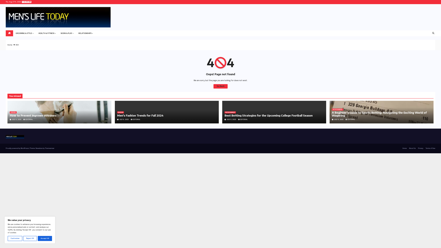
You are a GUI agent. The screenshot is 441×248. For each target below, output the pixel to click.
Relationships (85, 33)
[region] (30, 230)
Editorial (29, 119)
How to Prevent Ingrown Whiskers (33, 115)
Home (9, 45)
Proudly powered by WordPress (17, 148)
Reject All (30, 238)
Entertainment (230, 112)
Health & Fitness (46, 33)
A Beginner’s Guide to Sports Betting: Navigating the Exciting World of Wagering (379, 114)
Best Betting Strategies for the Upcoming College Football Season (269, 115)
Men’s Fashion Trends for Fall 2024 (140, 115)
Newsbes (39, 148)
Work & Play (66, 33)
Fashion (120, 112)
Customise (15, 238)
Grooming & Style (24, 33)
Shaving (13, 112)
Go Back (220, 86)
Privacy (420, 148)
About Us (412, 148)
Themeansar (49, 148)
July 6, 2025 (17, 119)
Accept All (45, 238)
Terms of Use (430, 148)
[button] (433, 33)
